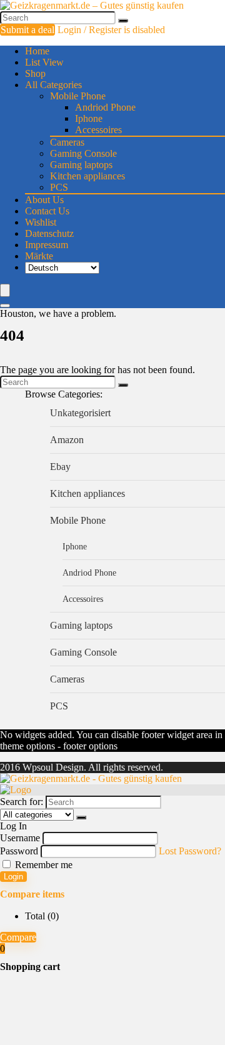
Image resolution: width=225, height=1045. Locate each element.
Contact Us (47, 211)
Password (19, 851)
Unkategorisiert (80, 413)
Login (13, 876)
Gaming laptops (81, 164)
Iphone (88, 118)
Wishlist (40, 222)
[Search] (123, 20)
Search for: (21, 801)
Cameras (67, 142)
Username (20, 837)
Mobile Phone (78, 96)
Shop (35, 73)
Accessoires (98, 129)
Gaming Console (83, 153)
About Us (44, 199)
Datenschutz (49, 233)
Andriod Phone (105, 107)
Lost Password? (190, 851)
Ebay (60, 466)
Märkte (39, 256)
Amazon (67, 439)
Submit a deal (27, 29)
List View (44, 62)
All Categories (53, 84)
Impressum (46, 244)
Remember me (42, 864)
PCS (59, 187)
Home (37, 51)
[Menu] (5, 290)
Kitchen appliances (87, 176)
